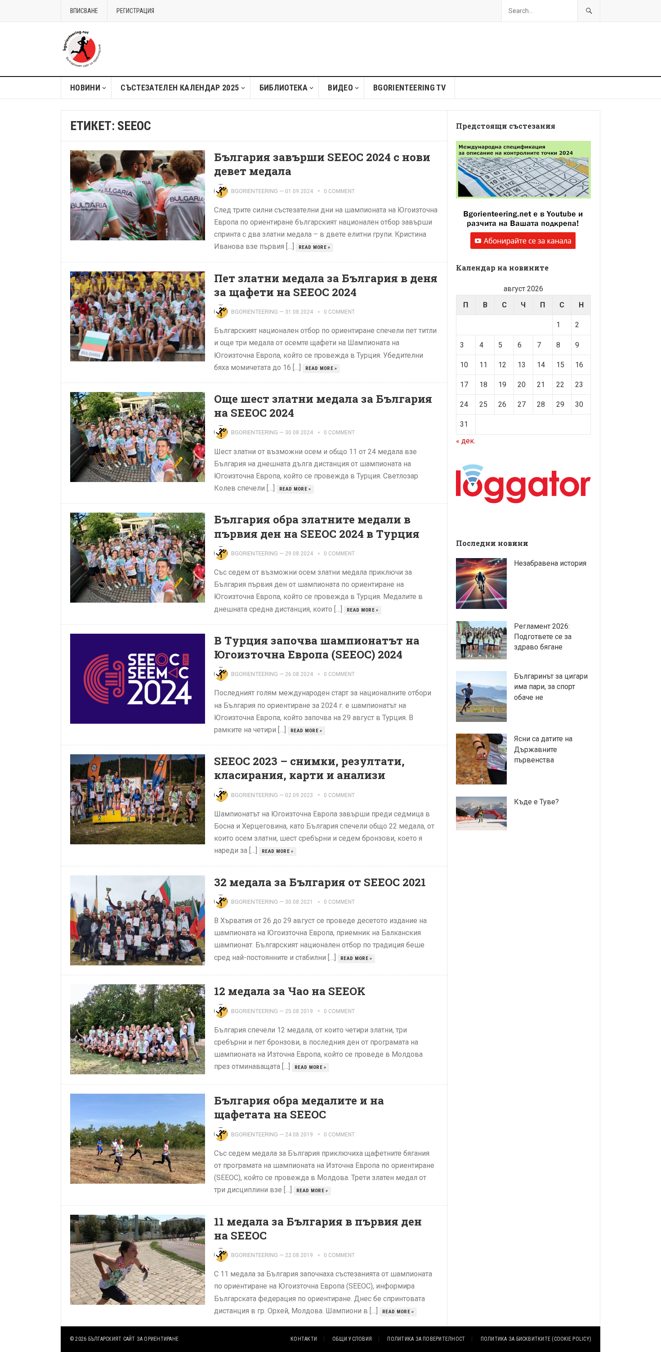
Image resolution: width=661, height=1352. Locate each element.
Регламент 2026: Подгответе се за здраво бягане (543, 636)
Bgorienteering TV (409, 87)
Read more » (314, 247)
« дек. (465, 441)
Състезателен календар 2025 (180, 87)
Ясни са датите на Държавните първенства (543, 749)
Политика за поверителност (426, 1339)
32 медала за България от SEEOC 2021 (320, 882)
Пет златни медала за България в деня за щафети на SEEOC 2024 (326, 285)
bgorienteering (254, 191)
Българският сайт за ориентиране (133, 1339)
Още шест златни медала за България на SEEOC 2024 (323, 406)
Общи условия (352, 1339)
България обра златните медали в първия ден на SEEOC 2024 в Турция (317, 526)
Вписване (84, 10)
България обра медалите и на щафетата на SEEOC (299, 1107)
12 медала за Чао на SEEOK (290, 991)
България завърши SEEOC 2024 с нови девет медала (322, 164)
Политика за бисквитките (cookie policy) (536, 1339)
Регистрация (135, 10)
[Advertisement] (436, 49)
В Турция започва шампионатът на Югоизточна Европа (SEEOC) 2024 (317, 647)
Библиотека (283, 87)
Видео (340, 87)
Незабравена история (550, 563)
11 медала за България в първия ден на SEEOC (318, 1228)
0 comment (339, 191)
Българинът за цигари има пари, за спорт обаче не (551, 686)
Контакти (303, 1339)
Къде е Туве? (536, 802)
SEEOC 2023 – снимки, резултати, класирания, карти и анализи (309, 768)
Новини (85, 87)
